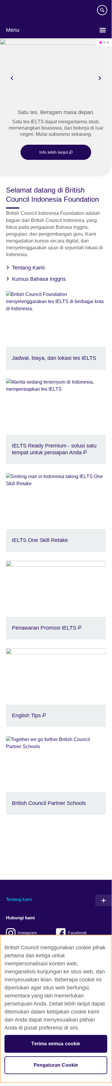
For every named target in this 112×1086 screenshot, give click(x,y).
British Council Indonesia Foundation (24, 12)
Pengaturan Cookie (56, 1065)
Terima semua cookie (55, 1043)
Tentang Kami (28, 268)
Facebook (77, 933)
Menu (12, 30)
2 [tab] (104, 42)
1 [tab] (100, 42)
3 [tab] (108, 42)
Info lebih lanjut (54, 152)
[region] (56, 1009)
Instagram (27, 933)
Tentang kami (19, 899)
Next (99, 78)
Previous (11, 78)
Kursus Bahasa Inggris (39, 279)
